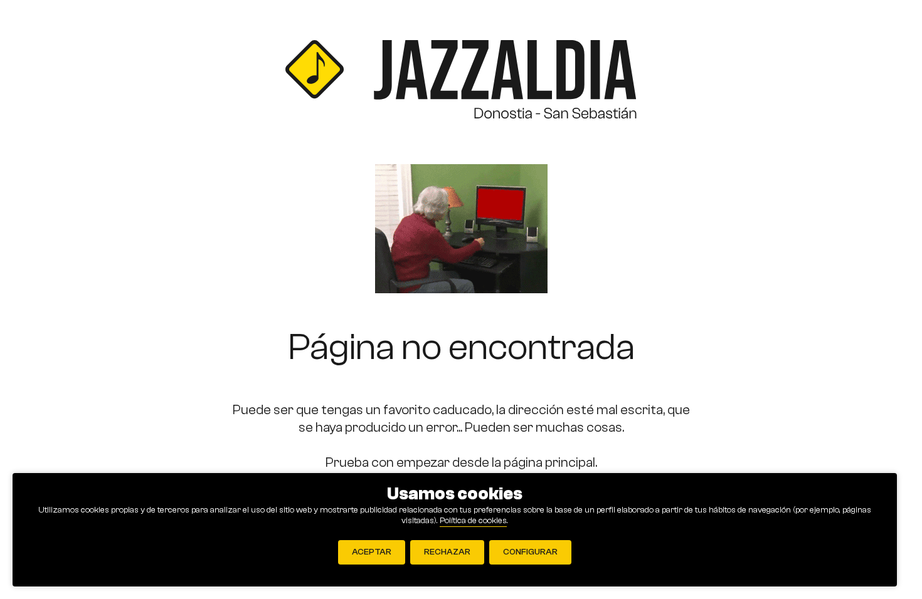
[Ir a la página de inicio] (461, 82)
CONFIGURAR (530, 552)
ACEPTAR (371, 552)
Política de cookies (473, 521)
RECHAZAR (447, 552)
